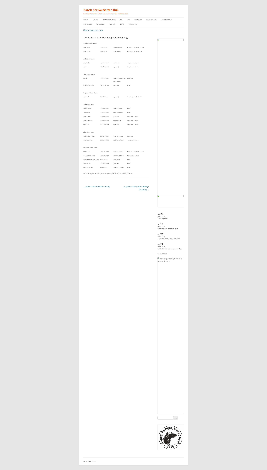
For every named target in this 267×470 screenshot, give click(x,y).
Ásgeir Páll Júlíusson (126, 173)
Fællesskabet (100, 24)
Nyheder (95, 20)
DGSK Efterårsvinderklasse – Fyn (169, 249)
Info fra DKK (133, 24)
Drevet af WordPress (89, 461)
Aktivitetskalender (109, 20)
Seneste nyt (104, 173)
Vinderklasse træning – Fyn (167, 229)
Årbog (122, 24)
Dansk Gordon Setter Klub (100, 10)
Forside (85, 20)
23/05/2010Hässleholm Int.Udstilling (96, 187)
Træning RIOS (162, 218)
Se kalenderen (162, 254)
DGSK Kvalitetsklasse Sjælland (168, 239)
